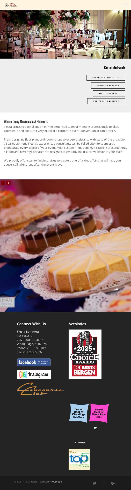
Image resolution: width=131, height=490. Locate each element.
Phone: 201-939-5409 (31, 348)
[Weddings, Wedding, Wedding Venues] (80, 431)
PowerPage (56, 481)
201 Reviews (79, 443)
